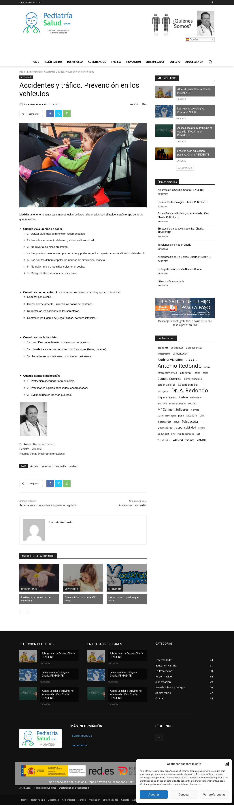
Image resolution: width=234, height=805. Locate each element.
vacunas (189, 440)
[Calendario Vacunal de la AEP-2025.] (83, 578)
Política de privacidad (45, 787)
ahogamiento (164, 354)
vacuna (178, 440)
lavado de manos (177, 403)
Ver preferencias (214, 794)
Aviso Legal (25, 787)
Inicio (22, 71)
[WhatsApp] (67, 113)
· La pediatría (78, 745)
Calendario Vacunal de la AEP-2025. (80, 599)
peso (181, 415)
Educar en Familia (29, 589)
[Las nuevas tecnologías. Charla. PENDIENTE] (164, 111)
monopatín (60, 466)
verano (202, 440)
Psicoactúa (190, 421)
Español (193, 39)
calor (197, 372)
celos (205, 372)
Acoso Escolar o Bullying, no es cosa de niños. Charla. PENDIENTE (194, 131)
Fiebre (183, 397)
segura (202, 428)
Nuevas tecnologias (167, 415)
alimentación (180, 353)
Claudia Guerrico (170, 378)
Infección (162, 403)
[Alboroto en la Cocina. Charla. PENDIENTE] (164, 92)
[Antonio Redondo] (21, 104)
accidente (163, 347)
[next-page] (27, 611)
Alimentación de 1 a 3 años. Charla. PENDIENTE (185, 256)
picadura (191, 415)
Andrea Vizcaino (170, 359)
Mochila (192, 403)
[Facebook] (212, 3)
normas (195, 409)
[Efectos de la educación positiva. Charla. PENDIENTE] (164, 153)
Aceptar (153, 794)
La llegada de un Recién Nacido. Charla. (180, 269)
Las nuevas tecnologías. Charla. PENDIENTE (191, 110)
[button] (227, 764)
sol (198, 433)
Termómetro (164, 440)
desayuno (163, 391)
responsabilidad (185, 427)
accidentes (177, 347)
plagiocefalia (164, 421)
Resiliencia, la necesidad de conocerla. (35, 599)
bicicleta (34, 466)
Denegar (184, 794)
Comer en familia (193, 378)
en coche (46, 466)
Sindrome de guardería (182, 434)
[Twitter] (58, 113)
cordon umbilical (167, 384)
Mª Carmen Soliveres (173, 409)
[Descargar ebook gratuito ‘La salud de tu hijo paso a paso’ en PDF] (185, 317)
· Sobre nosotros (81, 735)
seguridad (163, 433)
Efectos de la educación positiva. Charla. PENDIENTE (193, 152)
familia (172, 397)
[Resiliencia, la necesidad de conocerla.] (39, 578)
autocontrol (186, 372)
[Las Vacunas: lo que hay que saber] (127, 578)
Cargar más (184, 167)
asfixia (207, 367)
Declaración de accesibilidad (74, 787)
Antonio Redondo (37, 104)
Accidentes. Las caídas (133, 505)
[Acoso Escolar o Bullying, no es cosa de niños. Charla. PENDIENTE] (164, 130)
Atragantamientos (167, 372)
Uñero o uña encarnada (171, 281)
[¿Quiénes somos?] (146, 23)
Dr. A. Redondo (189, 390)
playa (176, 421)
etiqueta (162, 397)
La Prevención (34, 71)
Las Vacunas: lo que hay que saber (123, 599)
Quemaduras (165, 427)
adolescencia (194, 347)
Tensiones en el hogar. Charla (174, 244)
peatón (73, 466)
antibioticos (192, 360)
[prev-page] (21, 611)
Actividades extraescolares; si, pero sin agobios (48, 505)
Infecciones (195, 397)
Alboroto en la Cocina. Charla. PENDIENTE (194, 91)
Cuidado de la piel (188, 384)
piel (201, 415)
